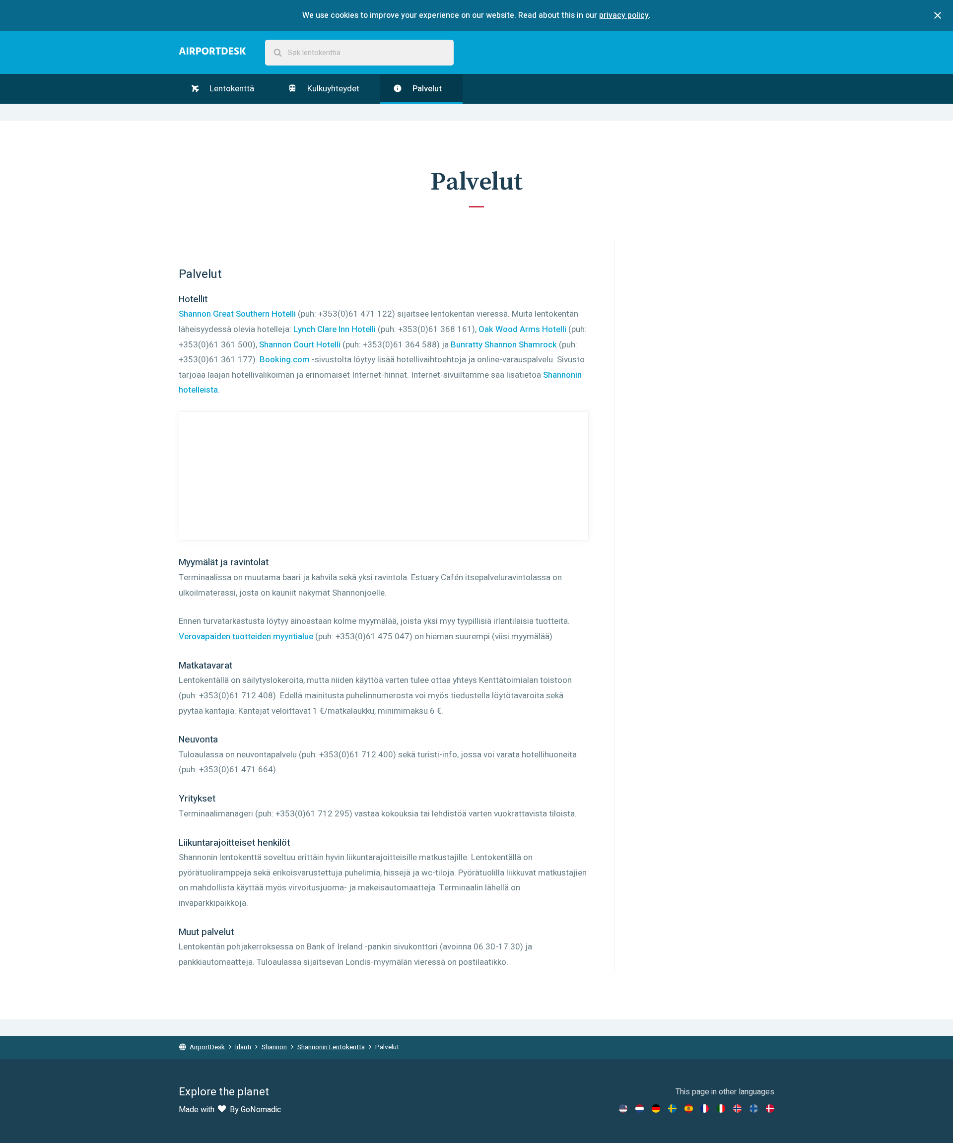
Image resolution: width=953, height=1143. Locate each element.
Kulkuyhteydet (332, 88)
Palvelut (426, 88)
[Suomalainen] (753, 1108)
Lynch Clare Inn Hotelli (334, 329)
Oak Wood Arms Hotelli (522, 329)
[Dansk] (770, 1108)
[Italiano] (721, 1108)
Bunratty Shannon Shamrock (504, 344)
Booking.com (285, 359)
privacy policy (624, 15)
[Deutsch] (656, 1108)
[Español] (688, 1108)
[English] (623, 1108)
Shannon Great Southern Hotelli (237, 314)
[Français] (704, 1108)
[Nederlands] (639, 1108)
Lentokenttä (230, 88)
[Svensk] (672, 1108)
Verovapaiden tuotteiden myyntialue (246, 636)
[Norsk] (737, 1108)
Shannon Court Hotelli (299, 344)
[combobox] (359, 53)
